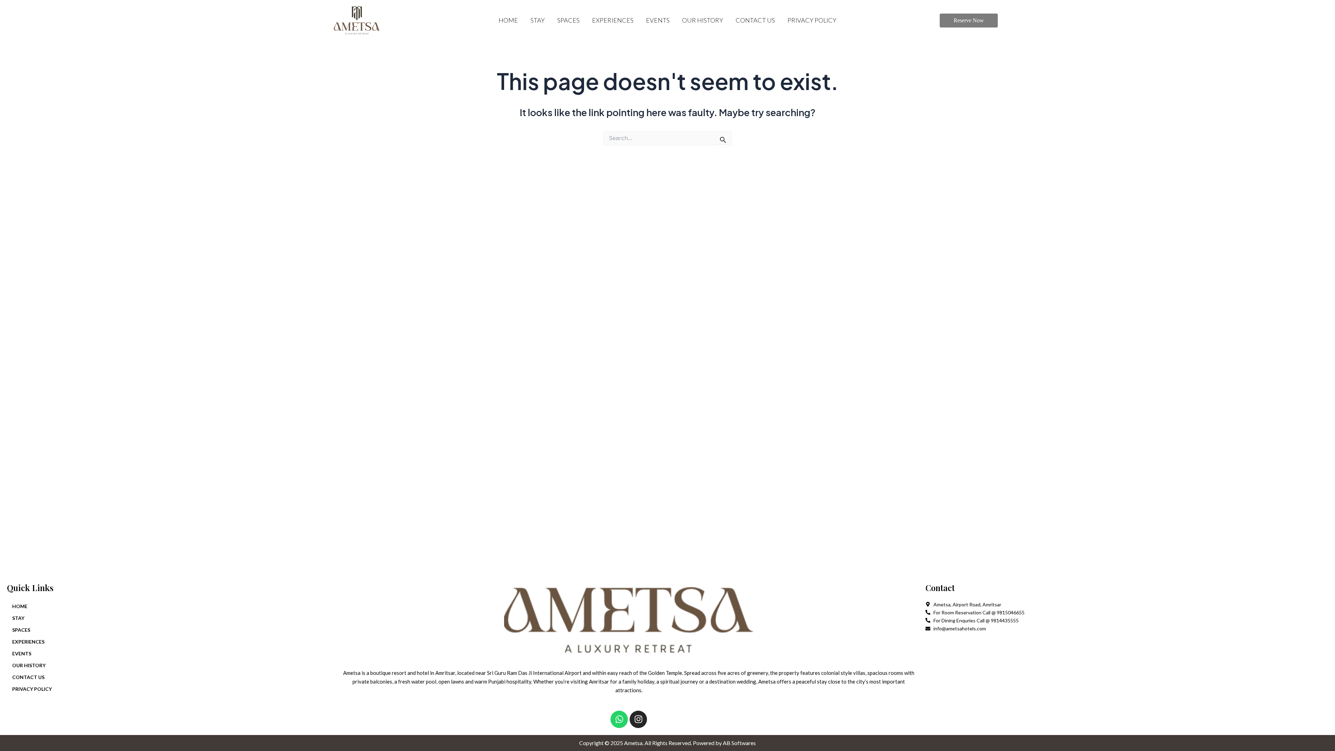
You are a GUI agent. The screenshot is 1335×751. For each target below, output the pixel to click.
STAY (538, 20)
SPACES (568, 20)
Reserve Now (969, 20)
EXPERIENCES (612, 20)
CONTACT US (755, 20)
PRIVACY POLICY (811, 20)
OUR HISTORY (702, 20)
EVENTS (658, 20)
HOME (508, 20)
